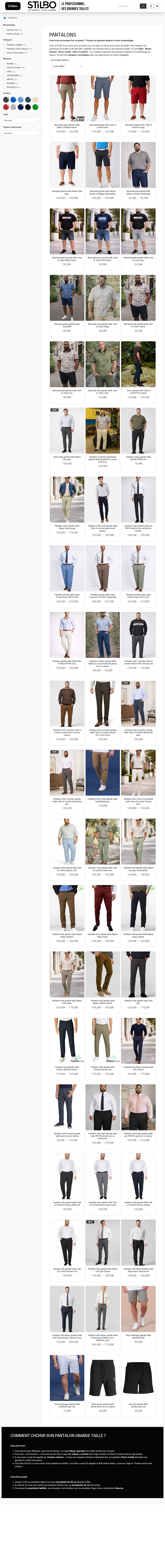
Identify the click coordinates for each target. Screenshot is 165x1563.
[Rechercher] (143, 6)
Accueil (5, 17)
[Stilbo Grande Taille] (58, 6)
